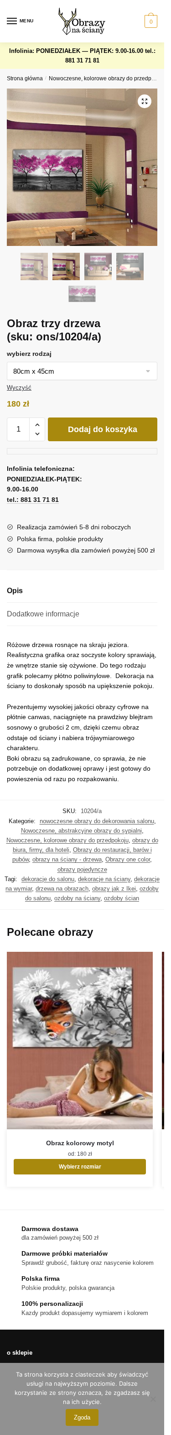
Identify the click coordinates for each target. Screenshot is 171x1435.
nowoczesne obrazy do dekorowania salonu (97, 821)
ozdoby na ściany (77, 898)
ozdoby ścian (121, 898)
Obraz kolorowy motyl (80, 1143)
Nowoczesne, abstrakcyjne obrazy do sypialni (81, 830)
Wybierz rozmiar (80, 1167)
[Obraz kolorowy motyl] (80, 1040)
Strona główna (25, 78)
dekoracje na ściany (104, 879)
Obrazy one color (127, 859)
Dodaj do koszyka (102, 429)
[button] (144, 101)
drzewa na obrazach (62, 888)
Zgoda (82, 1417)
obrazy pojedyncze (82, 869)
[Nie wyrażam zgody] (152, 1399)
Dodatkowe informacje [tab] (43, 614)
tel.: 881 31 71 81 (33, 499)
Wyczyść (19, 387)
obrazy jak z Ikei (114, 888)
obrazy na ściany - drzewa (67, 859)
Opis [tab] (15, 591)
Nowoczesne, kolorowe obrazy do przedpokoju (107, 78)
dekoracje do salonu (47, 879)
